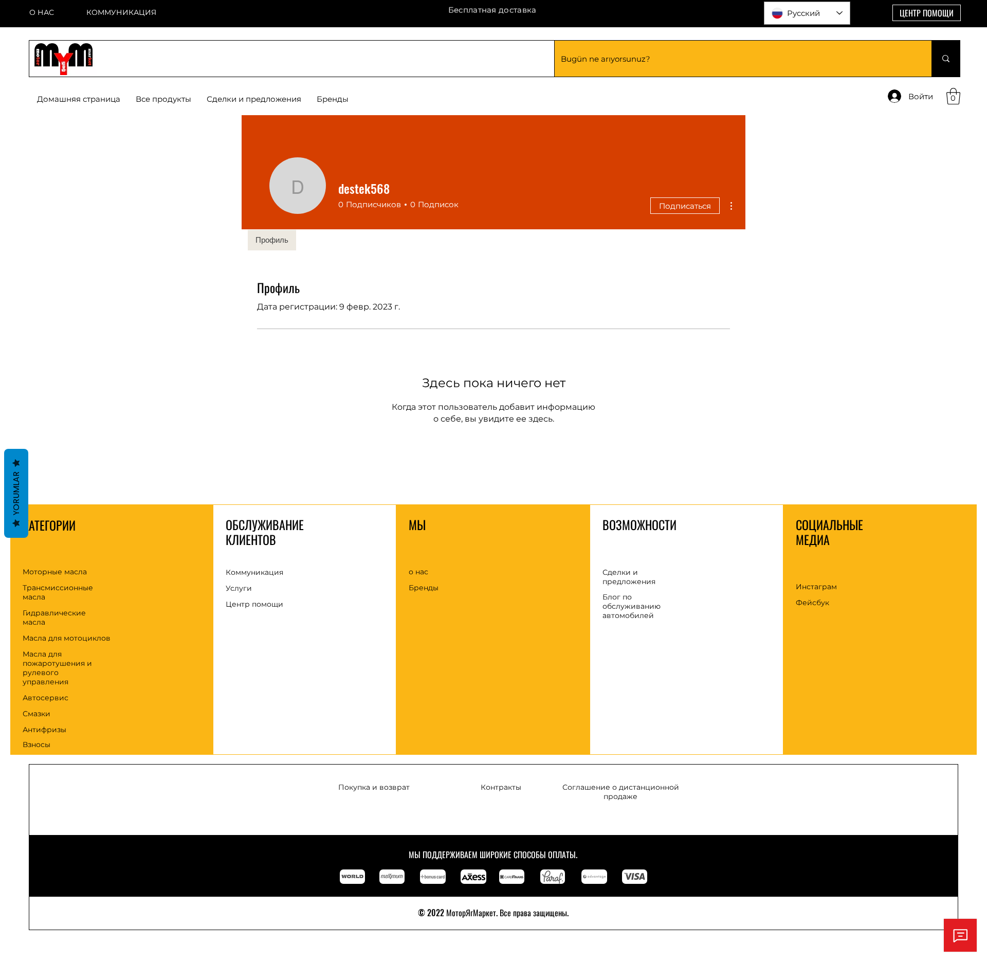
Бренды (423, 587)
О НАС (41, 12)
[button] (332, 99)
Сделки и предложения (628, 577)
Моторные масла (55, 571)
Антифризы (44, 729)
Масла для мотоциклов (67, 638)
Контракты (501, 787)
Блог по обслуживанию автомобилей (631, 606)
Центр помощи (254, 604)
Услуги (239, 588)
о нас (418, 571)
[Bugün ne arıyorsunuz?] (945, 59)
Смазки (36, 713)
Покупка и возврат (374, 787)
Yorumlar (16, 493)
